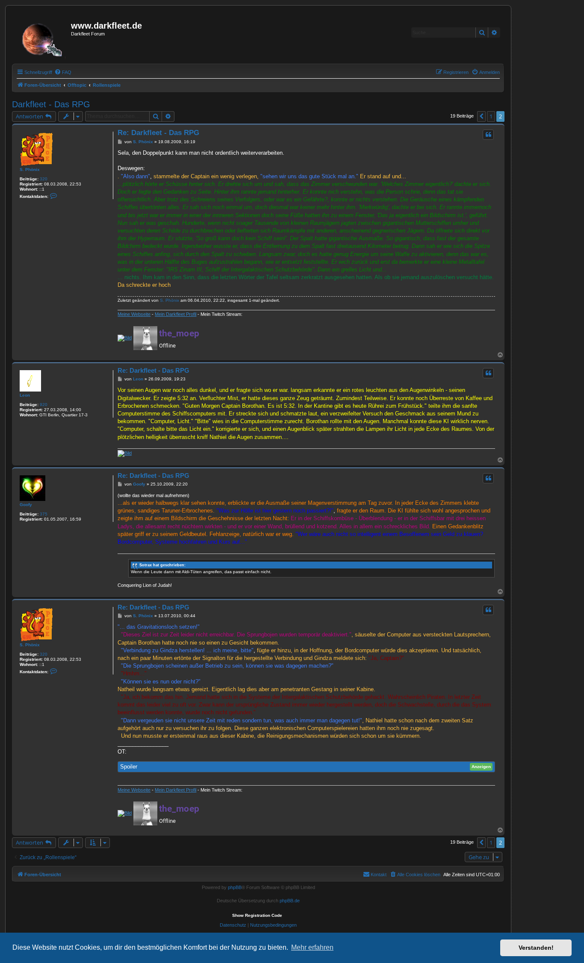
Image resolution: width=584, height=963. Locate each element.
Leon (25, 395)
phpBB (235, 887)
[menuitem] (62, 72)
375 (43, 514)
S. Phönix (30, 169)
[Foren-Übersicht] (42, 37)
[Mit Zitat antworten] (488, 135)
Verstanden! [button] (536, 947)
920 (43, 404)
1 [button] (491, 116)
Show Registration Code (257, 915)
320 (43, 179)
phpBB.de (290, 900)
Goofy (26, 504)
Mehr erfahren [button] (312, 947)
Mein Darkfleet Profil (175, 314)
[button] (481, 116)
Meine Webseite (134, 314)
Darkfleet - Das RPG (51, 104)
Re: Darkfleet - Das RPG (158, 133)
